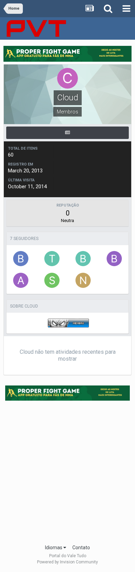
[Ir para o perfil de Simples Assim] (52, 280)
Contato (81, 547)
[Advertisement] (67, 470)
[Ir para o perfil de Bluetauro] (20, 258)
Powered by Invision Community (67, 562)
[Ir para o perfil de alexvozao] (20, 280)
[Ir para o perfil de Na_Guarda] (83, 280)
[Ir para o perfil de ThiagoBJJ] (52, 258)
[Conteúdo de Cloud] (67, 133)
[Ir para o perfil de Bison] (114, 258)
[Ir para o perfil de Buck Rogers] (83, 258)
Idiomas (54, 547)
